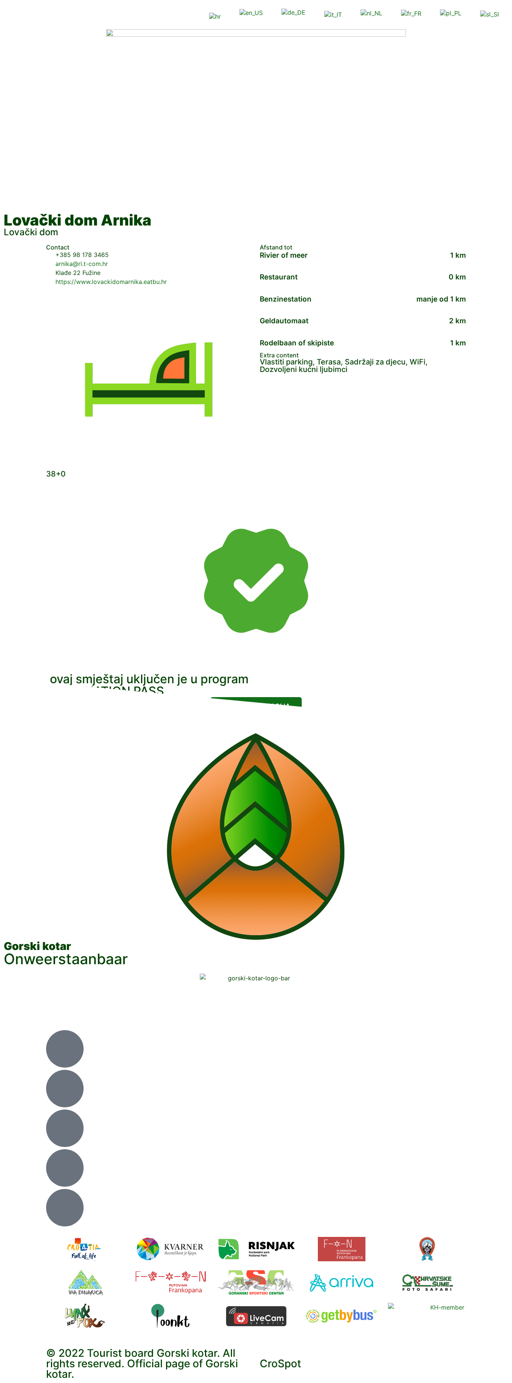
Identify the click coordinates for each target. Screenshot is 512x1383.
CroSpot (280, 1363)
